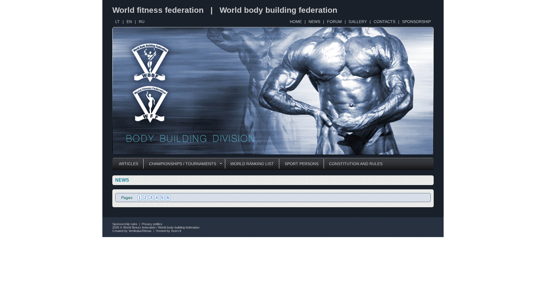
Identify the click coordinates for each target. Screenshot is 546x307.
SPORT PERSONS (301, 163)
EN (129, 21)
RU (141, 21)
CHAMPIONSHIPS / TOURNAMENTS (179, 163)
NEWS (314, 21)
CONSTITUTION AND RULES (355, 163)
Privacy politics (152, 224)
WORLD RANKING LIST (252, 163)
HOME (296, 21)
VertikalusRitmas (140, 231)
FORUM (334, 21)
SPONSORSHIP (416, 21)
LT (117, 21)
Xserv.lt (176, 231)
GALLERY (358, 21)
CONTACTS (384, 21)
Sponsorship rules (124, 224)
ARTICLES (128, 163)
